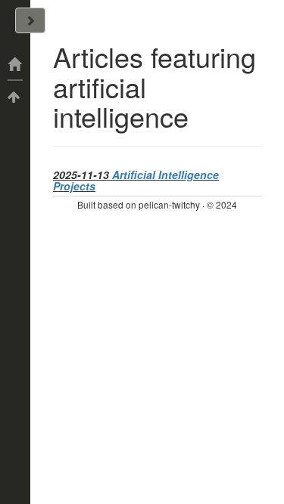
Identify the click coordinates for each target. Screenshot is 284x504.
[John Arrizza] (15, 64)
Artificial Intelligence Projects (136, 180)
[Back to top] (15, 96)
